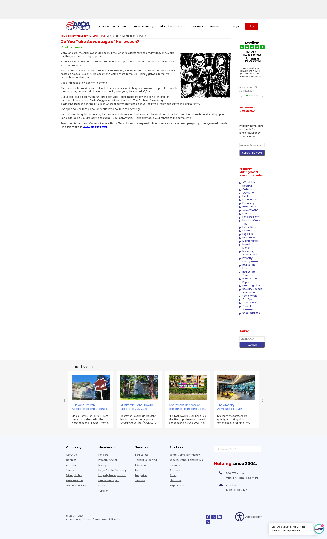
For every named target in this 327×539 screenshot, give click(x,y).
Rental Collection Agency (185, 454)
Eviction (247, 196)
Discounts (175, 480)
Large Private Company (112, 470)
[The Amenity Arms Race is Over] (236, 387)
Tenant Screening (248, 307)
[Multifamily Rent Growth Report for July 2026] (139, 387)
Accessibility (253, 517)
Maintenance (250, 241)
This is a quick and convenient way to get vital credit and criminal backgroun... (251, 72)
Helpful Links (177, 485)
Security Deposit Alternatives (252, 290)
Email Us (231, 486)
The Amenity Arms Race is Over (229, 407)
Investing (247, 213)
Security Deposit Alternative (186, 460)
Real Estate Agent (108, 480)
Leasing (246, 230)
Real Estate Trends (249, 273)
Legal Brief (248, 234)
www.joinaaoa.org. (95, 126)
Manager (103, 465)
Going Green (249, 206)
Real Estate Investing (249, 266)
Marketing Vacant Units (250, 252)
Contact (71, 460)
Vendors (140, 480)
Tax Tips (247, 299)
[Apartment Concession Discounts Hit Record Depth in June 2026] (188, 387)
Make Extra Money (248, 246)
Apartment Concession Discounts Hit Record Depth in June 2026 (187, 407)
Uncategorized (251, 313)
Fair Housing (249, 199)
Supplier (103, 490)
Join (252, 26)
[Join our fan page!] (208, 517)
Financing (248, 203)
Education (141, 465)
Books (173, 475)
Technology (249, 302)
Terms (70, 470)
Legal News (248, 237)
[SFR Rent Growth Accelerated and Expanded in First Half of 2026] (91, 387)
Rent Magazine (251, 285)
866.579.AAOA (235, 473)
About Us (71, 454)
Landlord (103, 454)
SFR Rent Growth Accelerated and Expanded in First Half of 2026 (90, 407)
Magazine (141, 475)
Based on (252, 53)
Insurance (175, 465)
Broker (102, 485)
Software (175, 470)
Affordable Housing (248, 184)
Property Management (250, 259)
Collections (249, 189)
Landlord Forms (251, 217)
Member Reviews (76, 485)
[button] (64, 399)
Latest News (249, 227)
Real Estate (141, 454)
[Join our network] (219, 517)
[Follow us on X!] (213, 517)
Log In (236, 26)
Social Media (249, 295)
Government (250, 210)
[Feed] (208, 522)
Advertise (71, 465)
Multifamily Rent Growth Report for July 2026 (136, 407)
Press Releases (74, 480)
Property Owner (107, 460)
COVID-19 (248, 192)
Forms (139, 470)
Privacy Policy (74, 475)
